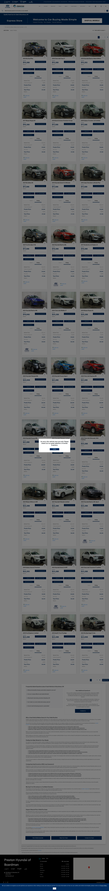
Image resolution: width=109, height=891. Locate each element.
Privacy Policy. (103, 885)
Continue (54, 449)
